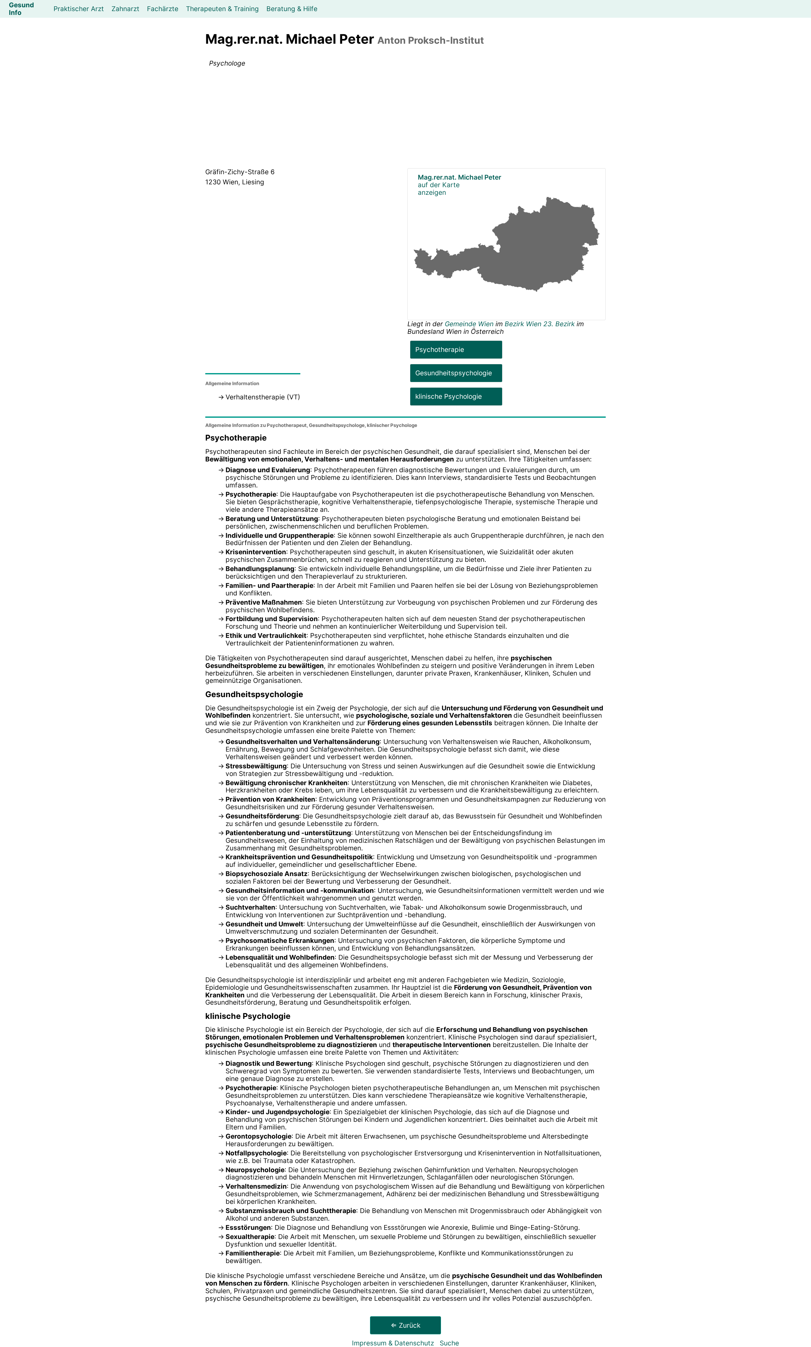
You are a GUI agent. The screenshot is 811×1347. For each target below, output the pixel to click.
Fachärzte (162, 9)
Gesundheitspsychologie (453, 373)
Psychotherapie (439, 349)
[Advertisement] (405, 118)
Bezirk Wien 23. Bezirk (540, 324)
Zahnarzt (125, 9)
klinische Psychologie (448, 396)
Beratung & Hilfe (291, 9)
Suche (449, 1343)
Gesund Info (21, 8)
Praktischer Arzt (79, 9)
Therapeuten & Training (222, 9)
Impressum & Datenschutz (393, 1343)
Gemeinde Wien (470, 324)
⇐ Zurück (405, 1325)
